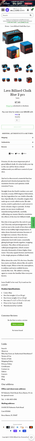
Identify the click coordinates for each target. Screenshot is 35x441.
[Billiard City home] (17, 10)
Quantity (17, 117)
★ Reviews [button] (33, 222)
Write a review (18, 324)
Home (7, 26)
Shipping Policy (7, 361)
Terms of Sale (6, 359)
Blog (3, 379)
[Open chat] (31, 437)
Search (4, 348)
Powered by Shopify (27, 437)
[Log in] (28, 10)
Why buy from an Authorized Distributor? (16, 354)
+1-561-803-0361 (11, 22)
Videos (3, 371)
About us (4, 351)
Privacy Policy (6, 364)
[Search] (30, 15)
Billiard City (17, 437)
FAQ (3, 377)
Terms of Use (6, 356)
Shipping (9, 106)
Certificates (5, 366)
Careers (4, 374)
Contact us (5, 369)
